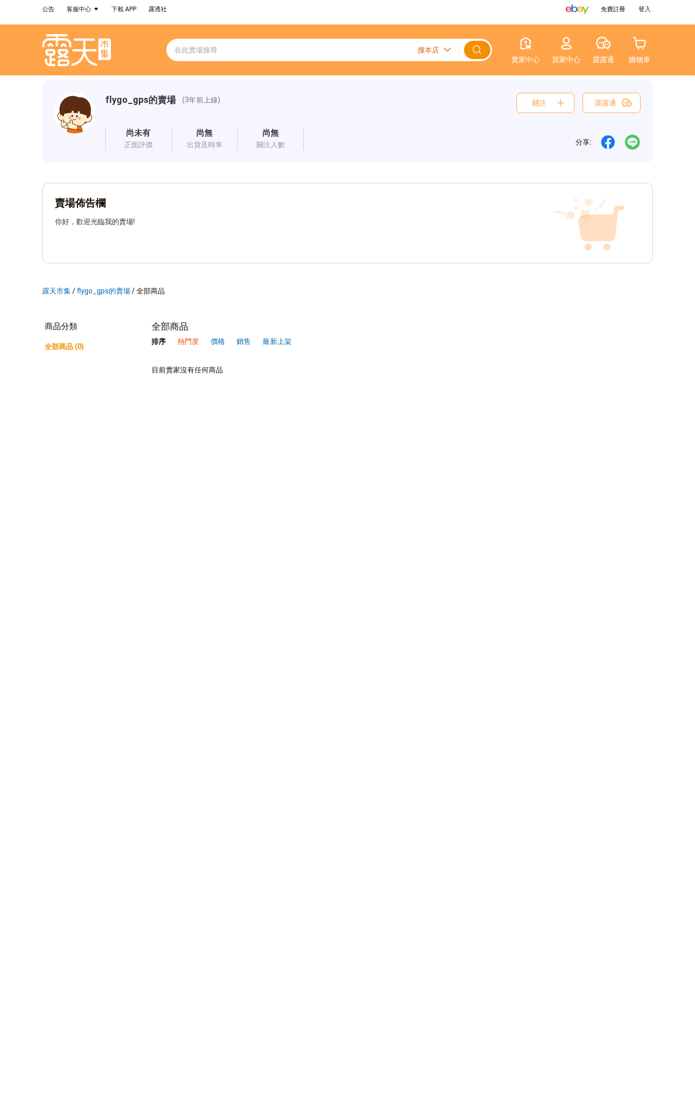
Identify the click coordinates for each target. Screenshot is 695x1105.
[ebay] (577, 9)
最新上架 (277, 341)
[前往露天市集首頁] (76, 50)
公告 (48, 9)
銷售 (244, 341)
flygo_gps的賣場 (140, 99)
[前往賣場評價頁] (138, 138)
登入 (645, 9)
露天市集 (56, 291)
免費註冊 (613, 9)
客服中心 (79, 9)
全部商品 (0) (64, 346)
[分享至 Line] (632, 142)
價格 (218, 341)
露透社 (158, 9)
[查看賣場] (74, 121)
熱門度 (188, 341)
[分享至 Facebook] (608, 142)
